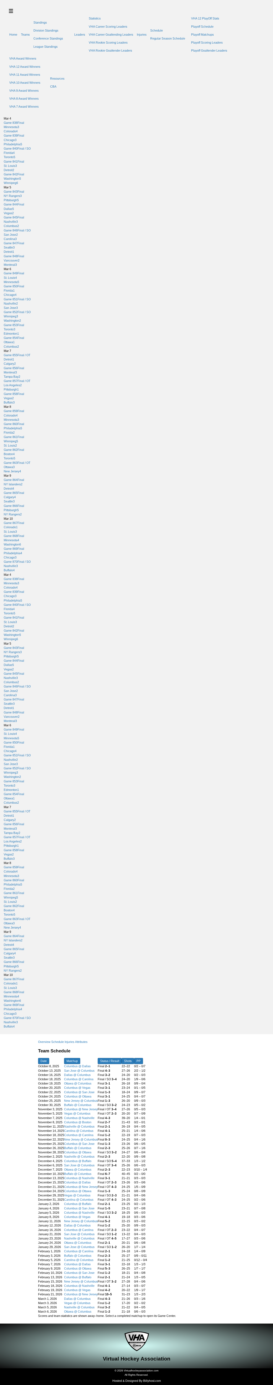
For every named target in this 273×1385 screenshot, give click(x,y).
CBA (53, 86)
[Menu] (10, 10)
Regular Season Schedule (167, 38)
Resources (57, 78)
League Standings (45, 46)
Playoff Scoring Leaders (207, 42)
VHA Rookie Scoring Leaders (108, 42)
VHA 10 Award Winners (24, 82)
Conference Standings (48, 38)
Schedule (156, 30)
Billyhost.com (152, 1380)
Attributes (81, 1041)
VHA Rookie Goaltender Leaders (110, 50)
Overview (44, 1041)
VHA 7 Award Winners (24, 106)
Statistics (95, 18)
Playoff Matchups (202, 34)
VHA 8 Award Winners (24, 98)
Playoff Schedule (202, 26)
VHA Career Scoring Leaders (108, 26)
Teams (25, 34)
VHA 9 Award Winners (24, 90)
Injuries (142, 34)
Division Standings (45, 30)
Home (13, 34)
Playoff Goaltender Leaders (209, 50)
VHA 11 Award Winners (24, 74)
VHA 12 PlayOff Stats (205, 18)
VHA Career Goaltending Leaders (111, 34)
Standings (40, 22)
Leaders (79, 34)
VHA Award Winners (22, 58)
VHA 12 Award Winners (24, 66)
